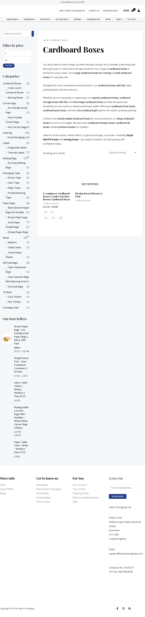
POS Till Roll (14, 301)
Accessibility (42, 493)
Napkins (12, 242)
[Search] (33, 34)
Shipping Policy (81, 493)
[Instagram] (123, 608)
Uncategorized (10, 307)
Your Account (80, 484)
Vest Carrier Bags (17, 127)
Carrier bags (29, 19)
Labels (119, 19)
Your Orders (79, 489)
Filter (8, 65)
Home (46, 40)
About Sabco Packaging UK (72, 10)
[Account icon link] (138, 10)
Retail (108, 19)
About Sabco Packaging (48, 489)
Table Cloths (14, 247)
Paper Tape (14, 187)
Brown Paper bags (18, 217)
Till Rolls (131, 19)
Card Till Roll (14, 296)
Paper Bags (45, 19)
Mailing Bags (12, 19)
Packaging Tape (93, 19)
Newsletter (42, 484)
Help (75, 501)
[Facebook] (117, 608)
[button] (19, 19)
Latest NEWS (7, 489)
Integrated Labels (17, 147)
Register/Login (110, 10)
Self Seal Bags (62, 19)
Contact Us (94, 10)
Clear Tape (13, 182)
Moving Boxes (15, 97)
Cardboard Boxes (12, 83)
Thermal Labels (16, 152)
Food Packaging (16, 137)
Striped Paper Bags (18, 232)
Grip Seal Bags (15, 286)
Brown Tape (14, 177)
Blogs (3, 493)
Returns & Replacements (86, 497)
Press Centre (43, 501)
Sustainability (43, 497)
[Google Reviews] (129, 608)
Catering (77, 19)
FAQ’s (3, 484)
